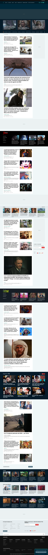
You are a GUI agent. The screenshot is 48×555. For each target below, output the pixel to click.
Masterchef (4, 296)
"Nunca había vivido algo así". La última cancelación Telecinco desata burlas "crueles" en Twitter (24, 299)
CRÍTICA (6, 2)
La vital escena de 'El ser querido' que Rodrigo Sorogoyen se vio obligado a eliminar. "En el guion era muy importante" (11, 319)
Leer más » (11, 54)
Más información (24, 554)
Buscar (43, 534)
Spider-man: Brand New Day (13, 528)
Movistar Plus (4, 525)
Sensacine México (17, 549)
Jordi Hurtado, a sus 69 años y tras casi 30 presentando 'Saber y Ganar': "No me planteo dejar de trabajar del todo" (41, 299)
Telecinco (5, 333)
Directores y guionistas (7, 226)
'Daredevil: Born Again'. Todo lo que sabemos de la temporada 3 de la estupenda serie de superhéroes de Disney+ (41, 492)
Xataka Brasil (4, 550)
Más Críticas (42, 470)
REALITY (13, 2)
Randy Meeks (7, 325)
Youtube (43, 2)
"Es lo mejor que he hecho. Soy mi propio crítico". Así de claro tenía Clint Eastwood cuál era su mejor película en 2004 (11, 173)
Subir (43, 537)
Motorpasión (29, 540)
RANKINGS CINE (20, 2)
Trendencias (35, 540)
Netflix (5, 236)
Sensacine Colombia (18, 550)
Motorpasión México (30, 549)
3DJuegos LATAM (11, 549)
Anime (6, 133)
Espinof (6, 374)
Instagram (39, 2)
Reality (6, 290)
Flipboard (41, 2)
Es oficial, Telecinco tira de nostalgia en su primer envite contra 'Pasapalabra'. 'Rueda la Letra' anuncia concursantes (11, 330)
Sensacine (17, 540)
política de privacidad (33, 526)
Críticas (5, 460)
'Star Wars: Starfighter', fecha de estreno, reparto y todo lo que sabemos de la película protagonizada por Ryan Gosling (6, 492)
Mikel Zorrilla (7, 284)
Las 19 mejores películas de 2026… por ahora (16, 433)
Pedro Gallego (7, 438)
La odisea (11, 526)
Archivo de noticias (6, 466)
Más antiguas (30, 466)
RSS (41, 253)
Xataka (4, 540)
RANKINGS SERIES (25, 2)
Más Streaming (42, 497)
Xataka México (4, 549)
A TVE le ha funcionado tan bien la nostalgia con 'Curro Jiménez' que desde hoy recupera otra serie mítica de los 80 (32, 299)
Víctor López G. (7, 44)
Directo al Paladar (23, 540)
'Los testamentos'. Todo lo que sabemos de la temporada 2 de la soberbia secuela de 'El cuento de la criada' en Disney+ (32, 492)
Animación (5, 448)
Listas (4, 207)
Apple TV (4, 526)
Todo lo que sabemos (7, 484)
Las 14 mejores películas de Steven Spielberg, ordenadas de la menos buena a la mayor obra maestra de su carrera (6, 214)
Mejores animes (5, 137)
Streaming (5, 497)
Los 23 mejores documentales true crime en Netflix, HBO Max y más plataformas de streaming (24, 214)
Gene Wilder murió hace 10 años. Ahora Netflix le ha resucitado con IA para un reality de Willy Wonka (15, 299)
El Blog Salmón (41, 540)
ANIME (16, 2)
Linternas (19, 528)
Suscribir (43, 247)
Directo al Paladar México (23, 550)
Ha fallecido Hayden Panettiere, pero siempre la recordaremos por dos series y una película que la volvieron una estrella (32, 214)
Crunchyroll (4, 136)
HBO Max (19, 526)
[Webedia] (43, 0)
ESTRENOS (9, 2)
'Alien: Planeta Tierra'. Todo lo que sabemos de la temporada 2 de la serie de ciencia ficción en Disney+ (15, 492)
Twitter (44, 2)
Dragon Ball (4, 140)
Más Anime (4, 142)
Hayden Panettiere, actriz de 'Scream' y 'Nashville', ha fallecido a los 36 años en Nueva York (23, 28)
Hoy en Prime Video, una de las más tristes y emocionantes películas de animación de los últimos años (6, 505)
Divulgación (5, 53)
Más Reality (4, 298)
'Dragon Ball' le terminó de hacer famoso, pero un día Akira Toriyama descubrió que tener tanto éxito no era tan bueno (11, 162)
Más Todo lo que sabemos (41, 484)
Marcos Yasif (7, 337)
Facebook (40, 2)
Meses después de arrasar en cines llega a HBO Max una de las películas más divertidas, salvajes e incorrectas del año (23, 505)
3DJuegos (10, 540)
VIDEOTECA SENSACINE (31, 2)
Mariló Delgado (7, 169)
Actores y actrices (6, 114)
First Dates (4, 293)
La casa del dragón (5, 528)
